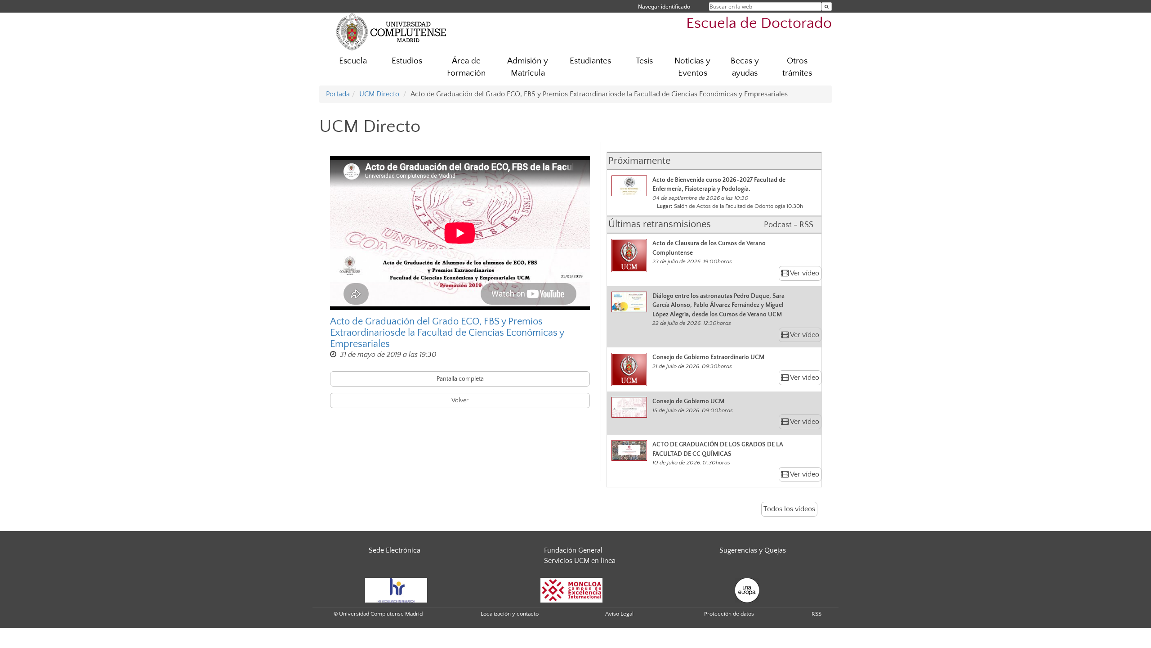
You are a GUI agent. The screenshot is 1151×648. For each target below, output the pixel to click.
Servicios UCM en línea (580, 561)
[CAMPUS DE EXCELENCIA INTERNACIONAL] (571, 589)
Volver (459, 400)
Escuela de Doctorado (759, 23)
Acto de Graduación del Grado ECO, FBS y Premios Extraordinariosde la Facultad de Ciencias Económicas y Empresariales (447, 332)
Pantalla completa (460, 378)
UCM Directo (379, 94)
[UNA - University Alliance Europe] (747, 589)
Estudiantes (590, 61)
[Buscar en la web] (826, 6)
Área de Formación (466, 67)
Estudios (407, 61)
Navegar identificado (664, 6)
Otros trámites (797, 67)
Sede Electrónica (394, 550)
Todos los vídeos (789, 509)
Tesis (644, 61)
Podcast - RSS (788, 225)
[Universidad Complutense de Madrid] (391, 31)
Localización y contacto (510, 614)
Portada (338, 94)
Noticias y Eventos (692, 67)
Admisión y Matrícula (527, 67)
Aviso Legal (619, 614)
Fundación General (573, 550)
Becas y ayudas (745, 67)
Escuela (353, 61)
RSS (816, 614)
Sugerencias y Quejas (752, 550)
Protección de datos (729, 614)
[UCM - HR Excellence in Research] (396, 589)
